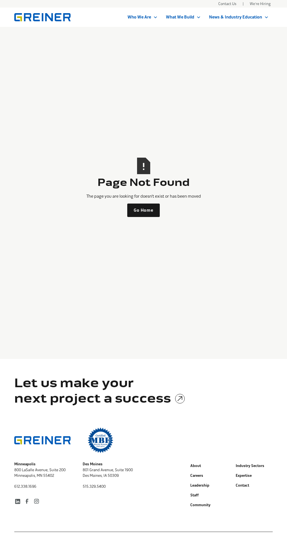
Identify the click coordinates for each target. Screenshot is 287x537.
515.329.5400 (94, 486)
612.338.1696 (25, 486)
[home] (42, 17)
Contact (242, 485)
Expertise (244, 475)
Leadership (199, 485)
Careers (196, 475)
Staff (194, 495)
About (195, 466)
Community (200, 505)
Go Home (143, 210)
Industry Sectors (250, 466)
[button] (142, 17)
